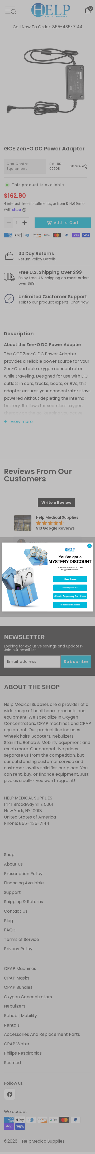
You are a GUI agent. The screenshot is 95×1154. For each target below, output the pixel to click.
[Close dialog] (89, 546)
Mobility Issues (70, 587)
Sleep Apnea (70, 579)
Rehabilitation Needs (70, 605)
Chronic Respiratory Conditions (70, 596)
